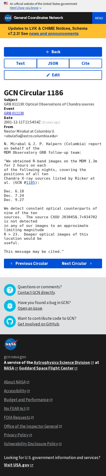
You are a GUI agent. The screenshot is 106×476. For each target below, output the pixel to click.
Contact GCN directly (36, 292)
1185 (30, 182)
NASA (9, 368)
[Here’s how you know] (53, 6)
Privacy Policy (16, 435)
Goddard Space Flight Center (46, 368)
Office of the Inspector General (31, 426)
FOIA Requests (17, 417)
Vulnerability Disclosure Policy (31, 443)
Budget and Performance (26, 399)
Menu (99, 18)
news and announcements (54, 33)
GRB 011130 (14, 113)
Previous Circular (32, 263)
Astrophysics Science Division (62, 362)
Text (20, 63)
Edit (56, 75)
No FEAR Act (15, 408)
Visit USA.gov (16, 465)
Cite (85, 63)
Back (56, 51)
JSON (53, 63)
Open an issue (30, 308)
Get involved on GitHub (38, 324)
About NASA (15, 382)
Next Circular (74, 263)
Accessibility (15, 390)
